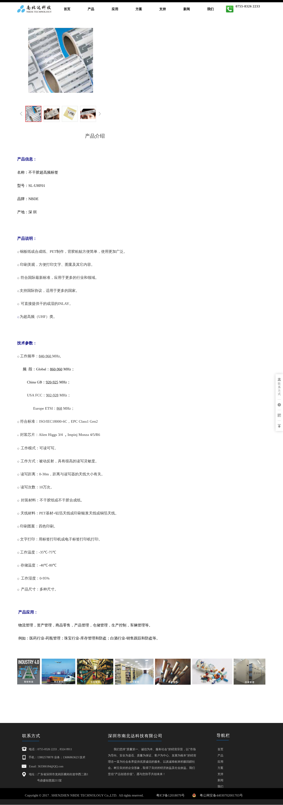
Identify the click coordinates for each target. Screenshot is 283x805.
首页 (67, 9)
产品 (91, 9)
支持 (162, 9)
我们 (210, 9)
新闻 (186, 9)
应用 (115, 9)
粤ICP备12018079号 (170, 795)
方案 (138, 9)
